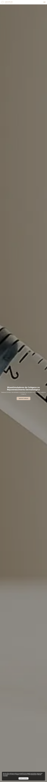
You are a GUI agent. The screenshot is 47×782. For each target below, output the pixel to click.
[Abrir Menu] (44, 2)
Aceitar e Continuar (23, 778)
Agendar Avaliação (23, 398)
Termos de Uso (33, 774)
